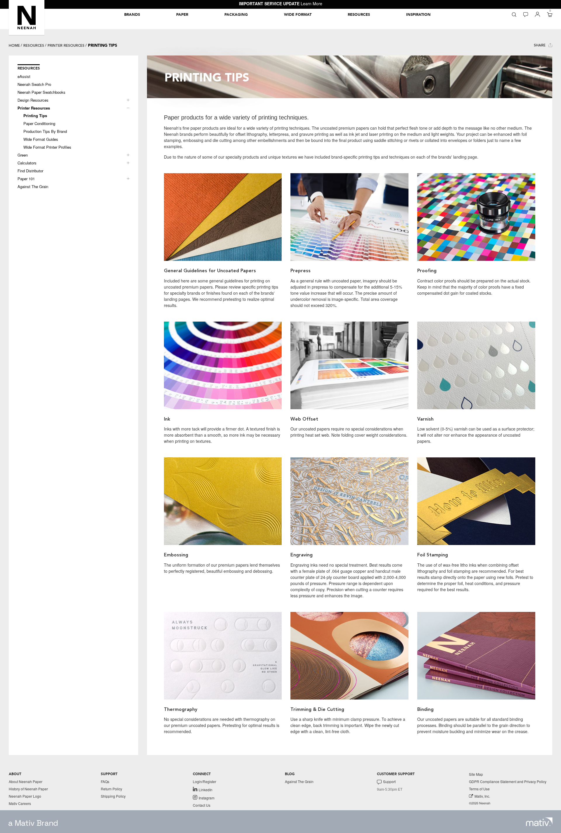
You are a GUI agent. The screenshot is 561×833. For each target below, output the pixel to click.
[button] (26, 17)
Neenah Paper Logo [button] (25, 796)
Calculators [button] (27, 163)
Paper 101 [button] (26, 178)
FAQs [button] (105, 781)
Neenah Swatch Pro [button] (34, 84)
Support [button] (389, 781)
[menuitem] (132, 14)
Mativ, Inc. (482, 796)
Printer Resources (66, 46)
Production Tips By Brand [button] (45, 131)
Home (14, 46)
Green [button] (23, 155)
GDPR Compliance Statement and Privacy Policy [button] (507, 781)
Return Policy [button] (111, 789)
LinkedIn (205, 789)
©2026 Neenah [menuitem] (479, 803)
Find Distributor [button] (30, 171)
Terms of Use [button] (479, 789)
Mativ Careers (20, 803)
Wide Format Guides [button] (40, 139)
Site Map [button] (476, 774)
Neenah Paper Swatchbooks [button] (41, 92)
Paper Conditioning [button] (39, 123)
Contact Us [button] (201, 805)
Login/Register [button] (204, 781)
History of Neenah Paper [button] (28, 789)
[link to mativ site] (539, 822)
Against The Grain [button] (33, 186)
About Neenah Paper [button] (25, 781)
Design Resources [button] (33, 100)
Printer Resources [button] (34, 108)
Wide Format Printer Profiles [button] (47, 147)
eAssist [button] (24, 76)
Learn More (311, 3)
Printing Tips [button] (35, 115)
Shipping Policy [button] (113, 796)
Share (540, 45)
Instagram (206, 797)
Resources (33, 46)
